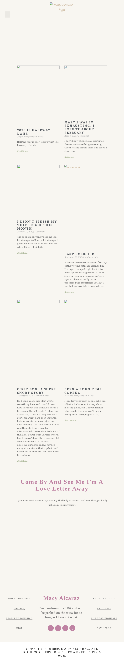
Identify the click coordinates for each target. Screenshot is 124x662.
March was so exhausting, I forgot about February (79, 127)
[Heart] (116, 14)
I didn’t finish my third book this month (37, 225)
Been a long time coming (83, 391)
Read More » (22, 151)
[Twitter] (103, 14)
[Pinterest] (107, 14)
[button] (7, 14)
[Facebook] (51, 628)
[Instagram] (112, 14)
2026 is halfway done (34, 132)
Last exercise (79, 254)
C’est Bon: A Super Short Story (36, 391)
